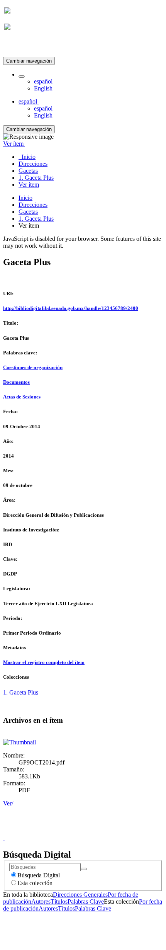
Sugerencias (96, 831)
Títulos (59, 901)
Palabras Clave (86, 901)
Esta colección (35, 883)
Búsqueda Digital (38, 875)
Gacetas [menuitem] (28, 170)
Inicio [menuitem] (27, 156)
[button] (22, 76)
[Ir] (84, 869)
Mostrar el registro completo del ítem (44, 662)
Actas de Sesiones (22, 397)
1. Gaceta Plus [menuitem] (36, 177)
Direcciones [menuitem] (33, 163)
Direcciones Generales (80, 894)
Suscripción (18, 46)
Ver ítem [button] (14, 143)
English (43, 88)
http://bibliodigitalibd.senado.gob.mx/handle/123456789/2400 (70, 308)
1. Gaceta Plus (36, 218)
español (43, 81)
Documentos (16, 382)
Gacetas (28, 211)
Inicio (25, 197)
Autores (41, 901)
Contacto (66, 831)
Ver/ (8, 803)
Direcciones (33, 204)
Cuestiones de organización (33, 367)
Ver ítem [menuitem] (29, 184)
